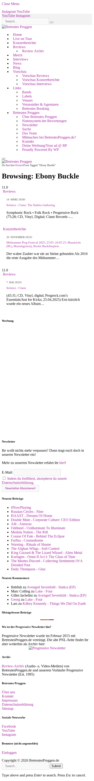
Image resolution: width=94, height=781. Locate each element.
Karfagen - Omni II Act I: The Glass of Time (43, 557)
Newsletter (30, 125)
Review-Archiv (13, 666)
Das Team (29, 133)
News (17, 63)
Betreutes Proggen (26, 113)
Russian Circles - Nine (27, 512)
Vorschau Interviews (37, 84)
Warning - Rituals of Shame (31, 544)
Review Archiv (33, 51)
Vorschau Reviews (35, 76)
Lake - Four (43, 591)
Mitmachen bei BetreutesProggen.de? (49, 137)
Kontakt (28, 141)
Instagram (9, 734)
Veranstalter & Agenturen (40, 104)
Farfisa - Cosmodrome (27, 540)
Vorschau (19, 71)
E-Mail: (8, 472)
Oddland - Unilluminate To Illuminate (38, 528)
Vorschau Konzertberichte (41, 80)
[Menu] (3, 158)
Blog (16, 67)
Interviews (20, 59)
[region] (47, 381)
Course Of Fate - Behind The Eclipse (38, 536)
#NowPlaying (21, 507)
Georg (15, 599)
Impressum (10, 700)
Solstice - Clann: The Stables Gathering (30, 205)
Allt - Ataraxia (21, 524)
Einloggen (9, 753)
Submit (56, 766)
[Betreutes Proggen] (17, 27)
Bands (26, 92)
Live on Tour (22, 39)
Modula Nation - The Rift (29, 532)
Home (17, 35)
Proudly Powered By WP (40, 150)
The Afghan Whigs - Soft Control (35, 548)
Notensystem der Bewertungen (44, 121)
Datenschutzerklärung (17, 704)
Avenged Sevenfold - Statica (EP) (51, 587)
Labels (27, 96)
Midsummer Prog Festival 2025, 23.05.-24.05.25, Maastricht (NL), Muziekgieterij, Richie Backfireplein (43, 244)
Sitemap (7, 708)
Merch (17, 55)
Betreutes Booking (35, 108)
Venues (27, 100)
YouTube (8, 730)
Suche (26, 129)
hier (62, 463)
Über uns (8, 692)
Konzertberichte (24, 43)
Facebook (9, 726)
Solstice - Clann (16, 288)
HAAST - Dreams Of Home (31, 516)
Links (17, 88)
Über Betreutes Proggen (39, 117)
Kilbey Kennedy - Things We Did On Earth (54, 603)
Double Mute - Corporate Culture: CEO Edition (45, 520)
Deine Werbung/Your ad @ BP (44, 145)
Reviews (19, 47)
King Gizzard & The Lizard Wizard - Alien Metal (46, 553)
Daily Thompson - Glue (28, 569)
